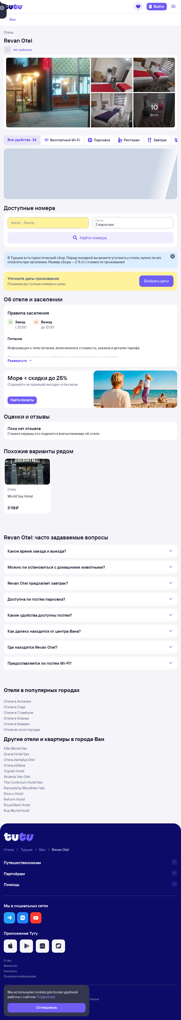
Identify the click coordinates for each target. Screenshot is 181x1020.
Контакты (10, 971)
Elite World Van (15, 748)
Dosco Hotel (13, 793)
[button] (138, 6)
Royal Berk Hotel (17, 805)
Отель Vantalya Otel (19, 759)
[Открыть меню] (174, 6)
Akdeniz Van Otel (17, 776)
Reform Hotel (14, 799)
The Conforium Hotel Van (23, 782)
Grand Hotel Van (16, 754)
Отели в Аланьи (16, 718)
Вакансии (10, 965)
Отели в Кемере (16, 724)
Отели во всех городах (22, 729)
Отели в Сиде (14, 707)
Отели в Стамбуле (18, 712)
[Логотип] (13, 6)
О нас (8, 960)
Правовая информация (20, 976)
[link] (22, 400)
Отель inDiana (14, 765)
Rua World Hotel (16, 810)
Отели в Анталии (17, 701)
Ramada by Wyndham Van (24, 788)
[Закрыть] (172, 256)
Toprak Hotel (14, 771)
